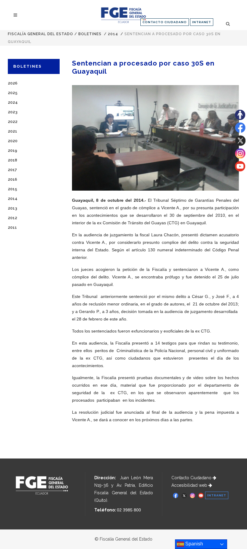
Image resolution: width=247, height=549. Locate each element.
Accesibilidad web (189, 485)
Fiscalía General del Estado (40, 34)
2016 (12, 179)
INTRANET (201, 22)
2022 (12, 121)
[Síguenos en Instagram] (240, 157)
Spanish (193, 543)
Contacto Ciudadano (192, 477)
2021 (12, 131)
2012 (12, 218)
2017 (12, 169)
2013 (12, 208)
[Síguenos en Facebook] (240, 131)
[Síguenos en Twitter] (240, 144)
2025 (12, 92)
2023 (12, 112)
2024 (13, 102)
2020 (12, 141)
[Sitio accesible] (240, 118)
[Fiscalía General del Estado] (123, 15)
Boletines (90, 34)
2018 (12, 160)
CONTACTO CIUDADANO (164, 22)
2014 (113, 34)
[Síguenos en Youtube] (240, 169)
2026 (12, 83)
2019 (12, 150)
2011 (12, 227)
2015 (12, 189)
